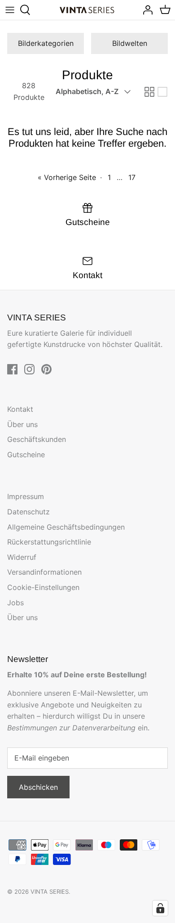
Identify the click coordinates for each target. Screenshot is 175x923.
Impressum (25, 496)
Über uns (22, 424)
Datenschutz (28, 511)
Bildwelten (129, 43)
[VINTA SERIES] (88, 10)
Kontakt (20, 409)
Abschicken (38, 787)
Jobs (15, 602)
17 (132, 177)
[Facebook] (12, 369)
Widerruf (21, 557)
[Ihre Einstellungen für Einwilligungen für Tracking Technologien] (160, 908)
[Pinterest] (46, 369)
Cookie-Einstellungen (43, 587)
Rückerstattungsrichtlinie (49, 541)
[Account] (145, 10)
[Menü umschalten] (10, 10)
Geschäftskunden (36, 439)
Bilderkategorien (46, 43)
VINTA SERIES (50, 891)
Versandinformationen (44, 571)
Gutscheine (26, 454)
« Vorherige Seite (67, 177)
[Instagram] (29, 369)
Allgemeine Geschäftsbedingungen (66, 526)
